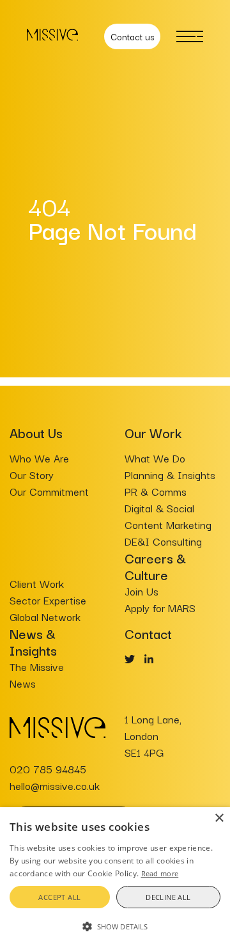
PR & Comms (156, 491)
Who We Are (39, 458)
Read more (160, 873)
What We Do (155, 458)
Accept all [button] (59, 897)
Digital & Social (159, 508)
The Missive (37, 666)
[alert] (115, 876)
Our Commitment (49, 491)
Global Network (45, 616)
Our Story (32, 474)
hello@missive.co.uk (55, 785)
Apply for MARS (160, 607)
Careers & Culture (155, 566)
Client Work (37, 583)
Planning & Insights (170, 474)
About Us (36, 432)
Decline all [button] (168, 897)
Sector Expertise (48, 600)
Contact (148, 633)
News (23, 683)
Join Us (141, 591)
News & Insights (33, 641)
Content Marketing (168, 524)
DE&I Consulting (163, 541)
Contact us (132, 36)
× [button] (219, 818)
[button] (115, 925)
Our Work (153, 432)
